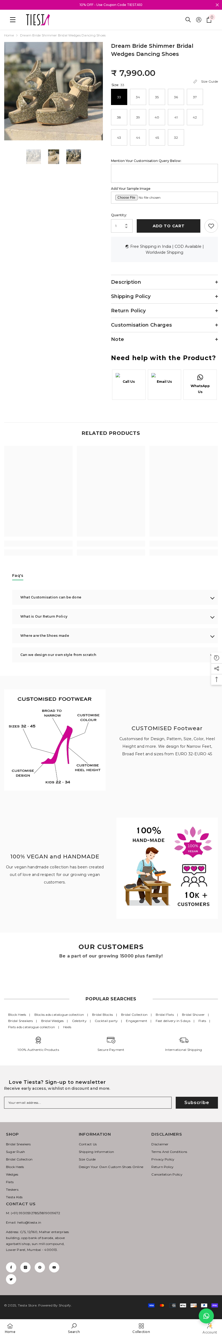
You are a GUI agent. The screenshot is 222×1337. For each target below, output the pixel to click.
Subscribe (196, 1102)
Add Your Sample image (131, 189)
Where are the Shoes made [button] (44, 636)
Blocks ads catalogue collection (59, 1015)
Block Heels (17, 1015)
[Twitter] (11, 1279)
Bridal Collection (134, 1015)
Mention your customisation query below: (146, 161)
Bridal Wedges (52, 1021)
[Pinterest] (40, 1267)
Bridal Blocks (102, 1015)
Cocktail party (106, 1021)
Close (217, 5)
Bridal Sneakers (20, 1021)
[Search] (188, 19)
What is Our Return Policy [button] (43, 616)
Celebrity (79, 1021)
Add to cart (169, 226)
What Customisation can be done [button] (50, 597)
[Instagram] (25, 1267)
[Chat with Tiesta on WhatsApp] (206, 1316)
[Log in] (198, 19)
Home (9, 35)
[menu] (11, 19)
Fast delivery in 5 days (173, 1021)
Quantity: (119, 215)
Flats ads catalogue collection (31, 1027)
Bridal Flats (165, 1015)
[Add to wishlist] (211, 226)
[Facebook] (11, 1267)
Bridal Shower (193, 1015)
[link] (38, 544)
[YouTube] (54, 1267)
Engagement (136, 1021)
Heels (67, 1027)
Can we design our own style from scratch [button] (58, 655)
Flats (202, 1021)
